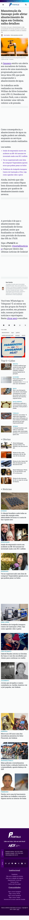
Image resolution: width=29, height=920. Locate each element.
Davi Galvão (7, 35)
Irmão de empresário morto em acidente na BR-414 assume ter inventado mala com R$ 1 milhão (15, 153)
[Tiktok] (9, 863)
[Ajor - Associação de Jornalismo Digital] (14, 845)
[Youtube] (15, 863)
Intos (18, 909)
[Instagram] (6, 863)
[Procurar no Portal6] (26, 4)
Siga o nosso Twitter (14, 897)
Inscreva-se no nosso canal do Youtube (14, 899)
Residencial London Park (7, 335)
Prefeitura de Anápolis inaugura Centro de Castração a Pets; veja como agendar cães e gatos (15, 172)
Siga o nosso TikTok (14, 893)
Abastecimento (5, 332)
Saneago (7, 63)
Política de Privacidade (14, 884)
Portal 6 (19, 907)
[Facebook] (12, 863)
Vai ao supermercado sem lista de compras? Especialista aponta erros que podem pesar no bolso (15, 162)
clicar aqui (12, 318)
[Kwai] (22, 863)
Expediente (14, 874)
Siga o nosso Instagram (14, 891)
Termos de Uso (14, 882)
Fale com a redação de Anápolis (14, 878)
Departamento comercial (14, 880)
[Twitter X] (18, 863)
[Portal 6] (14, 4)
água (12, 332)
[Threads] (25, 863)
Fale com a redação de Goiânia (14, 876)
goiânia (18, 332)
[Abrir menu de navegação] (3, 5)
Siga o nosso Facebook (14, 895)
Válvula (23, 335)
